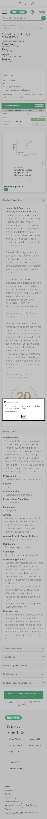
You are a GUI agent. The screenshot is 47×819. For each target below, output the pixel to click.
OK (23, 417)
